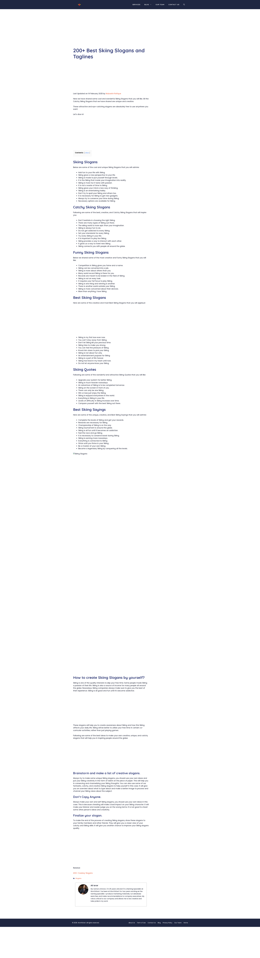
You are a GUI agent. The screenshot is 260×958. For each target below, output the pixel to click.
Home (186, 923)
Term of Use (141, 923)
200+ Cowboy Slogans (83, 873)
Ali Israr (94, 885)
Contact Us (173, 4)
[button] (184, 4)
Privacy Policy (167, 923)
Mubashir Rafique (113, 93)
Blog (146, 4)
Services (136, 4)
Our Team (160, 4)
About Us (132, 923)
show (87, 153)
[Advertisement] (111, 32)
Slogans (78, 878)
